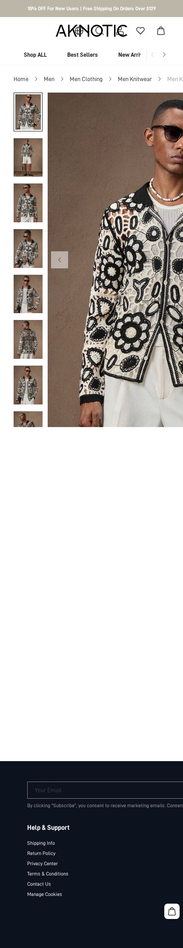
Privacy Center (42, 864)
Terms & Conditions (48, 874)
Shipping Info (41, 843)
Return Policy (41, 853)
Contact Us (39, 884)
